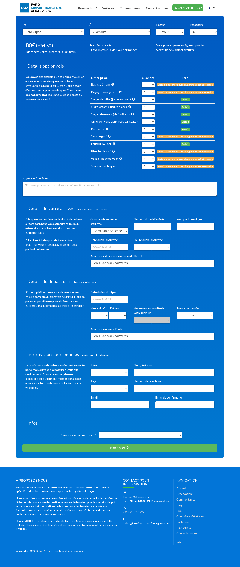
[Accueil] (41, 7)
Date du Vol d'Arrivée (104, 239)
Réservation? (87, 8)
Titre (93, 365)
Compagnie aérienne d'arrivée (103, 221)
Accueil (181, 488)
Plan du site (183, 527)
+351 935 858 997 (190, 8)
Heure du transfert (189, 308)
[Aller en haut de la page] (179, 541)
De (24, 24)
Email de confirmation (169, 397)
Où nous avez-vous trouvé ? (78, 435)
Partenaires (183, 522)
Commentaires (130, 8)
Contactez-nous (157, 8)
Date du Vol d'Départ (104, 292)
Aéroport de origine (189, 219)
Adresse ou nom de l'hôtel (106, 329)
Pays (93, 381)
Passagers (196, 24)
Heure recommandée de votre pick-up (149, 310)
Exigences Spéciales (35, 178)
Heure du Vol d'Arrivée (148, 239)
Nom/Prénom (143, 365)
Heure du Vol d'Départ (104, 308)
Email (94, 397)
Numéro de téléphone (147, 381)
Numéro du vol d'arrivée (149, 219)
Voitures (108, 8)
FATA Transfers (48, 550)
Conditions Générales (190, 516)
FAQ (179, 510)
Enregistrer (118, 447)
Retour (160, 24)
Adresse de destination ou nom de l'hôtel (116, 256)
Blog (179, 505)
